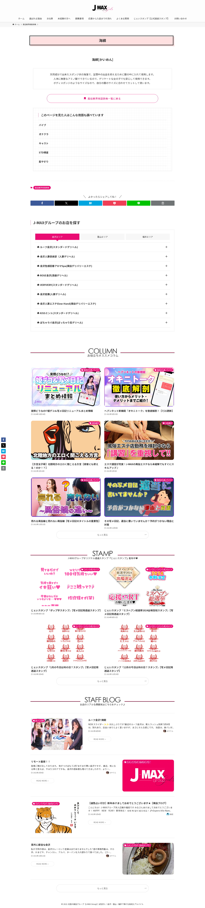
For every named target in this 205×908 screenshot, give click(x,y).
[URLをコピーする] (163, 203)
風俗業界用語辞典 (42, 187)
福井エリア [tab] (147, 236)
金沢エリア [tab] (57, 236)
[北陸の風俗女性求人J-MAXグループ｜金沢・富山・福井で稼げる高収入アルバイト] (102, 8)
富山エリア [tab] (102, 236)
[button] (42, 203)
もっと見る (102, 534)
